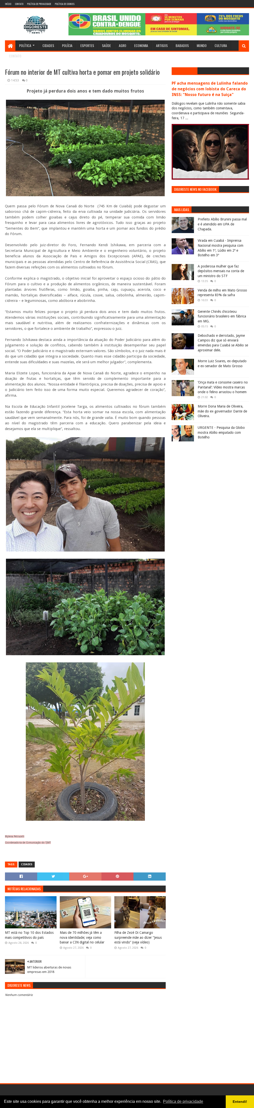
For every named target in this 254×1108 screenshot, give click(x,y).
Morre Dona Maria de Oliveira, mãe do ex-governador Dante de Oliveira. (222, 411)
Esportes (87, 45)
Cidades (48, 45)
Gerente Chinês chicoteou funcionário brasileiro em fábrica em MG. (222, 316)
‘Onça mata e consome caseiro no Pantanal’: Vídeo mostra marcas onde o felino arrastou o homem (223, 387)
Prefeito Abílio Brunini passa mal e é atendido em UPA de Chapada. (222, 224)
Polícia (67, 45)
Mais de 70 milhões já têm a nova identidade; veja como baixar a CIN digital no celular (82, 937)
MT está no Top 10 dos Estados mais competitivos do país (29, 935)
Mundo (202, 45)
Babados (182, 45)
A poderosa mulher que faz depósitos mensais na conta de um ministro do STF (221, 271)
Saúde (106, 45)
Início (8, 4)
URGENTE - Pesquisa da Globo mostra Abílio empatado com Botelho (221, 432)
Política (25, 45)
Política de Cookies (64, 4)
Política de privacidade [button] (183, 1101)
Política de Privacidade (39, 4)
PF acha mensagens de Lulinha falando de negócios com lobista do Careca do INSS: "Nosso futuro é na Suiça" (210, 89)
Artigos (162, 45)
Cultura (221, 45)
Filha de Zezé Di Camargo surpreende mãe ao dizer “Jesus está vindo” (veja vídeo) (138, 937)
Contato (19, 4)
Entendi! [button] (240, 1102)
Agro (122, 45)
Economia (141, 45)
